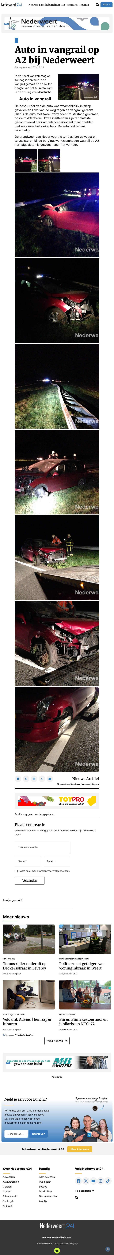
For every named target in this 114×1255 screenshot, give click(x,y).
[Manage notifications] (107, 1249)
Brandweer (75, 784)
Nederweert (86, 784)
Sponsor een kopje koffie (92, 1098)
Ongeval (95, 784)
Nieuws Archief (85, 778)
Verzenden (29, 880)
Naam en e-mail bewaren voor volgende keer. (44, 870)
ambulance (65, 784)
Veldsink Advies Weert (24, 1035)
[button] (18, 778)
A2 (58, 784)
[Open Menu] (109, 4)
